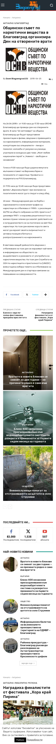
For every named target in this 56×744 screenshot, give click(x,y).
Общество (27, 486)
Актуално (16, 17)
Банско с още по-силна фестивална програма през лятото (15, 315)
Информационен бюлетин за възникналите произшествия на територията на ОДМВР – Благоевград (35, 627)
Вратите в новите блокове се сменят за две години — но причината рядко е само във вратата (28, 381)
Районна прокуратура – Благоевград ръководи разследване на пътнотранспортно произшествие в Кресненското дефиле (34, 649)
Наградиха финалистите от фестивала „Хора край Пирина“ (44, 316)
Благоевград (21, 23)
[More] (45, 295)
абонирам (45, 530)
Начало (6, 17)
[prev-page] (5, 507)
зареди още (27, 663)
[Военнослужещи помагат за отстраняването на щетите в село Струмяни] (28, 473)
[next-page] (10, 507)
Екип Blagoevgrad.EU (17, 79)
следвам (28, 530)
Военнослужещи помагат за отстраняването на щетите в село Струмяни (28, 493)
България (27, 425)
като (11, 530)
